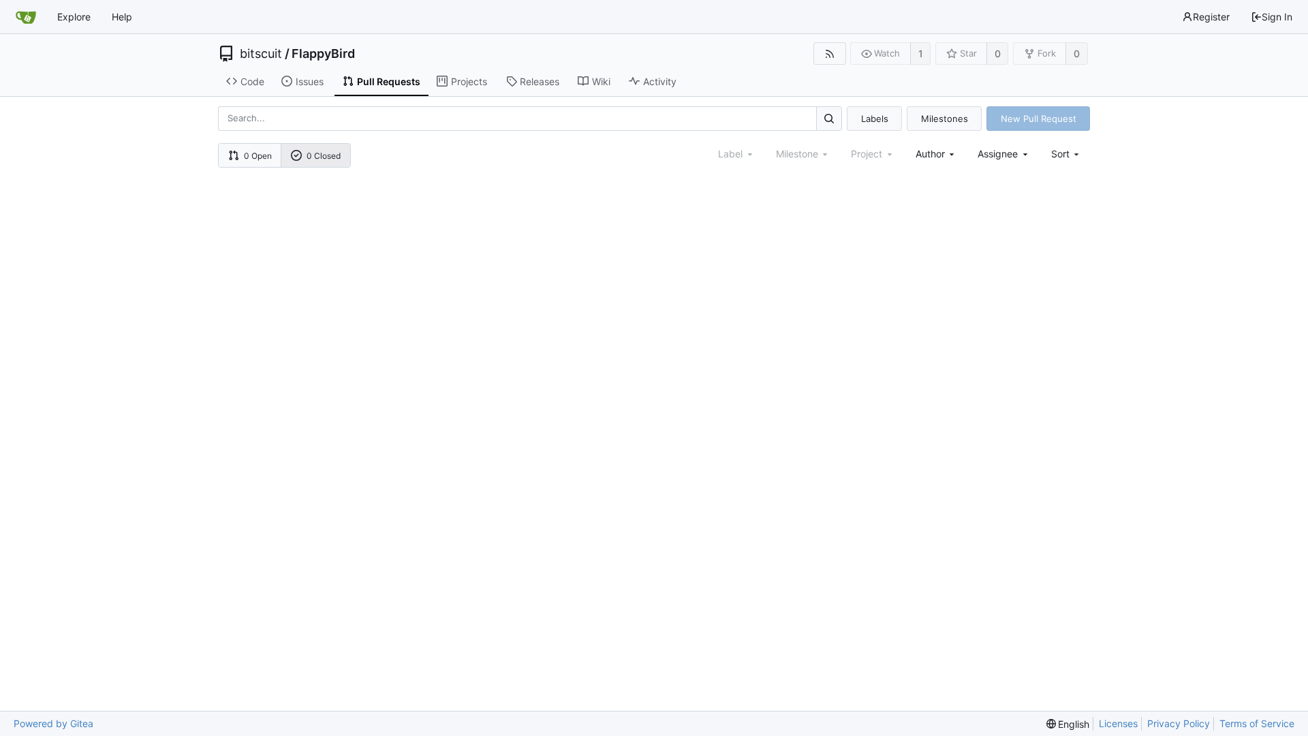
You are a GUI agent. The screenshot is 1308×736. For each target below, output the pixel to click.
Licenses (1118, 723)
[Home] (26, 17)
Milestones (944, 118)
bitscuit (261, 54)
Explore (74, 16)
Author (930, 153)
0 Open (258, 156)
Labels (874, 118)
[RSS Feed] (829, 53)
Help (122, 16)
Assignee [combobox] (998, 153)
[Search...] (829, 118)
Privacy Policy (1178, 723)
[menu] (1066, 153)
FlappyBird (323, 54)
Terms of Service (1256, 723)
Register (1211, 16)
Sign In (1277, 16)
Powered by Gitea (53, 723)
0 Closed (324, 156)
